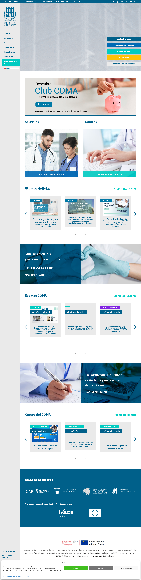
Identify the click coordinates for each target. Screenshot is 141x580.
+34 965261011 (9, 551)
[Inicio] (9, 16)
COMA (6, 34)
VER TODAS (125, 189)
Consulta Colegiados (29, 1)
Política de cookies (7, 576)
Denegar (101, 568)
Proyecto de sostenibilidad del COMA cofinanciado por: (49, 504)
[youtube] (131, 2)
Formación (8, 47)
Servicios (7, 38)
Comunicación (10, 52)
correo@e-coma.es (7, 556)
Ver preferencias (126, 568)
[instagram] (118, 2)
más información (36, 275)
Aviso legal (28, 576)
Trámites (7, 43)
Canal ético (59, 1)
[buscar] (135, 2)
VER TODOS (125, 296)
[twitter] (126, 2)
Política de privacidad (18, 576)
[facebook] (114, 2)
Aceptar (76, 568)
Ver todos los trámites (109, 175)
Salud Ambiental (10, 61)
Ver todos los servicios (51, 175)
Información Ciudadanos (75, 1)
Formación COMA (39, 426)
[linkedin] (122, 2)
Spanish (8, 68)
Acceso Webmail (46, 1)
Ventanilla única (11, 1)
